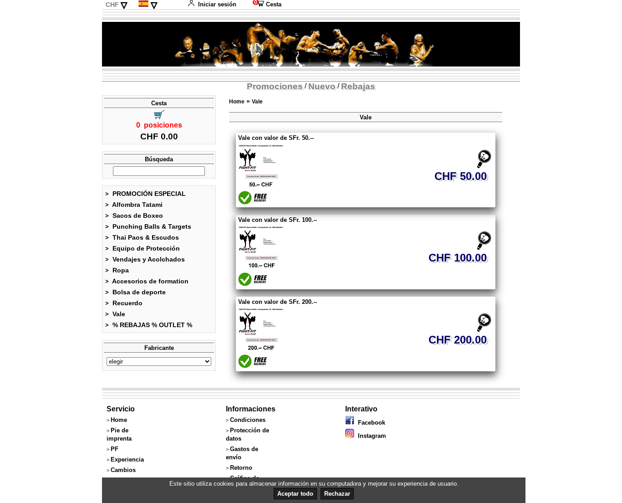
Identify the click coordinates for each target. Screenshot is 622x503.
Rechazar (337, 493)
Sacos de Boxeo (134, 215)
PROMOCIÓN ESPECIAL (145, 193)
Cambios (123, 470)
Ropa (117, 270)
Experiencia (127, 459)
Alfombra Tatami (134, 204)
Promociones (275, 86)
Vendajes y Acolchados (145, 259)
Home (237, 101)
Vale (115, 314)
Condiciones (247, 419)
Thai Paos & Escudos (142, 237)
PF (114, 449)
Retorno (241, 467)
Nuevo (322, 86)
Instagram (370, 435)
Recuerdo (124, 303)
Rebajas (358, 86)
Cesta (267, 4)
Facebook (369, 422)
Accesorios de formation (147, 281)
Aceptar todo (295, 493)
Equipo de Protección (142, 248)
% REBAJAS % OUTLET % (148, 324)
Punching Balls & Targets (148, 226)
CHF (112, 4)
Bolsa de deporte (135, 292)
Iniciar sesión (217, 4)
